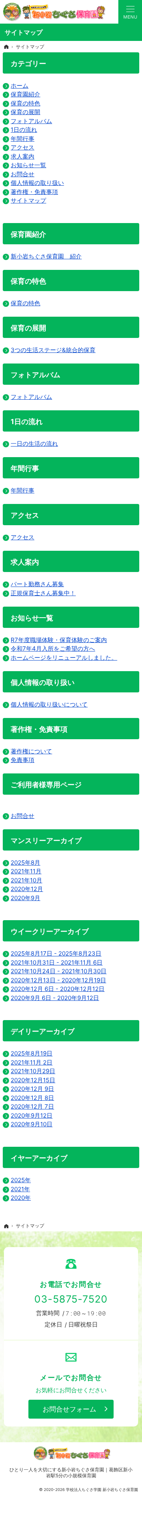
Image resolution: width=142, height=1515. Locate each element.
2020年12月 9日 (32, 1088)
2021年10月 (26, 880)
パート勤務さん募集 (37, 584)
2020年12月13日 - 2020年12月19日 (58, 980)
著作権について (31, 751)
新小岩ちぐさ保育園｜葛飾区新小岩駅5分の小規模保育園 (89, 1472)
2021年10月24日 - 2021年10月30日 (58, 971)
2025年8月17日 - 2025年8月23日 (56, 953)
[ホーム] (6, 46)
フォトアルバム (31, 121)
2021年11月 (26, 871)
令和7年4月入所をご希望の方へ (53, 648)
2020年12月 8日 (32, 1098)
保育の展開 (25, 112)
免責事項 (22, 760)
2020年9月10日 (31, 1124)
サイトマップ (28, 200)
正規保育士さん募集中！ (43, 593)
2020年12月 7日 (32, 1106)
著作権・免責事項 (34, 192)
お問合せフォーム (69, 1409)
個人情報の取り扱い (37, 182)
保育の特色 (25, 103)
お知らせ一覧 (28, 165)
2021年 (20, 1189)
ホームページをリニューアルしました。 (64, 657)
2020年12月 (27, 889)
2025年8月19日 (31, 1053)
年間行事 (22, 138)
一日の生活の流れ (34, 443)
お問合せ (22, 174)
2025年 (21, 1180)
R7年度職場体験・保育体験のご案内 (59, 640)
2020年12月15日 (33, 1080)
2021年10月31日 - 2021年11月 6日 (57, 962)
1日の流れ (24, 129)
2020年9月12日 (31, 1115)
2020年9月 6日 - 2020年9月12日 (55, 998)
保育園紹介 (25, 94)
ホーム (19, 85)
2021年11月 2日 (31, 1062)
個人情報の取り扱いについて (49, 704)
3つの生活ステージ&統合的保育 (53, 350)
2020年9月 (25, 898)
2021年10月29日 (33, 1071)
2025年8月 (25, 862)
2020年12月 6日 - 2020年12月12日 (58, 989)
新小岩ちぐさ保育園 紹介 (46, 256)
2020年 (21, 1197)
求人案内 (22, 156)
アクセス (22, 147)
